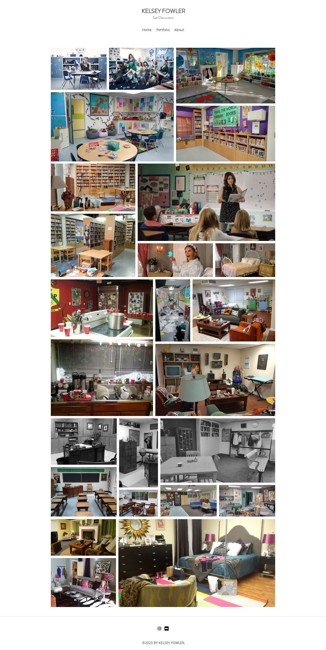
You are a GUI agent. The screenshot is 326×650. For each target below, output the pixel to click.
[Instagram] (159, 628)
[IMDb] (166, 628)
